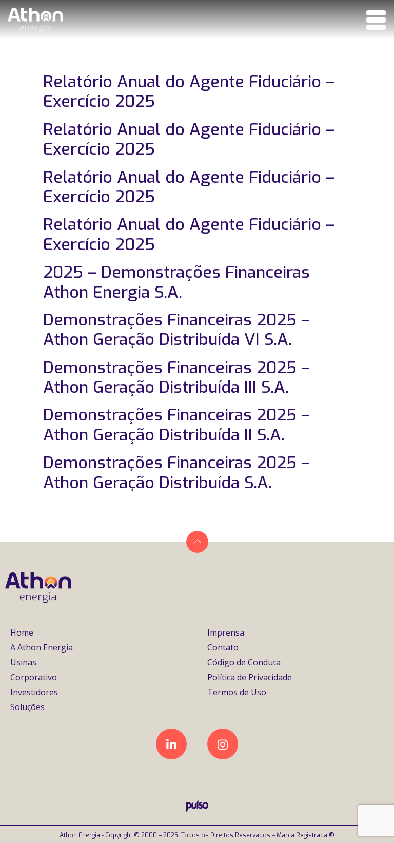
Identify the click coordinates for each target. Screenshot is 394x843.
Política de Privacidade (249, 677)
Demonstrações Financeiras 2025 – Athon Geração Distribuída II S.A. (176, 424)
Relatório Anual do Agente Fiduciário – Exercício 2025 (188, 91)
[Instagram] (222, 744)
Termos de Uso (236, 692)
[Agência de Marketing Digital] (197, 808)
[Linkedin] (171, 744)
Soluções (27, 707)
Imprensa (225, 632)
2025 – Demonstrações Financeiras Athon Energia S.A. (176, 281)
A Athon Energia (41, 647)
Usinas (23, 662)
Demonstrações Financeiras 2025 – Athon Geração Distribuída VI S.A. (176, 329)
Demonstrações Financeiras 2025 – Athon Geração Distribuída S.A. (176, 472)
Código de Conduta (244, 662)
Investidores (34, 692)
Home (21, 632)
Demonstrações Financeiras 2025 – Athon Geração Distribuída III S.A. (176, 377)
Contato (223, 647)
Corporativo (33, 677)
